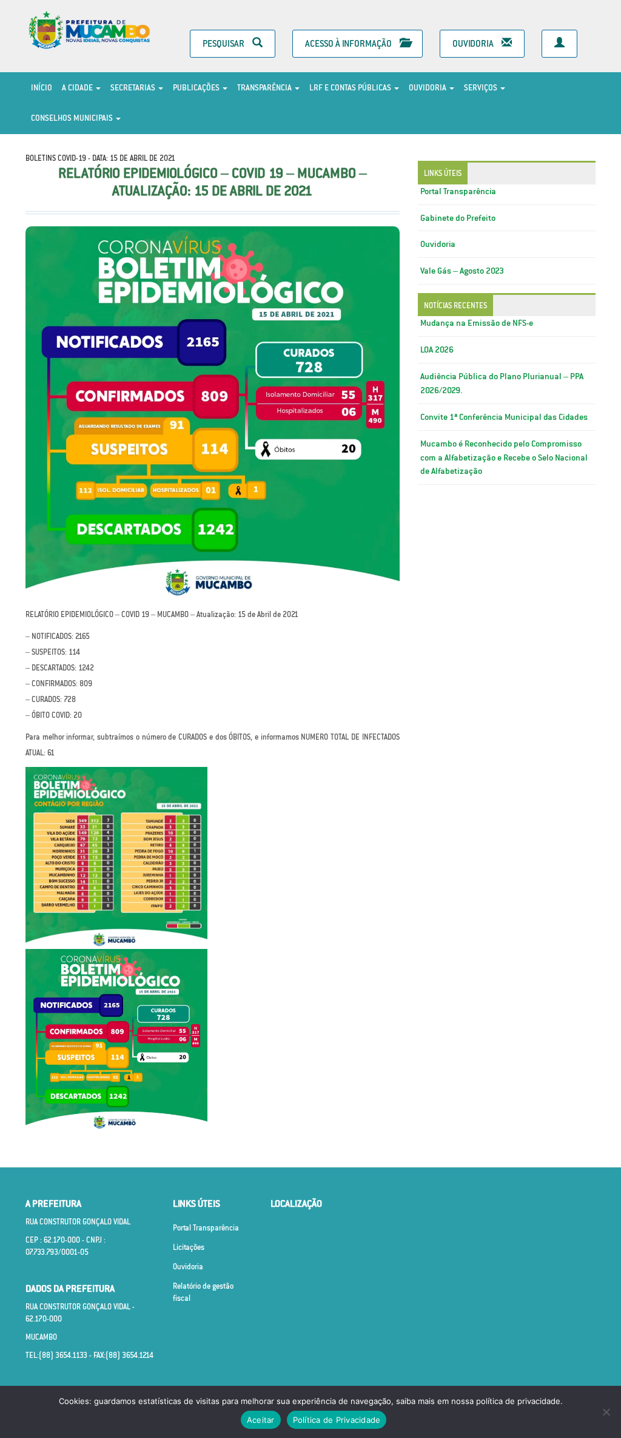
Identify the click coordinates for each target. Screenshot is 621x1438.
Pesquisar (224, 43)
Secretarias (133, 88)
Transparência (265, 88)
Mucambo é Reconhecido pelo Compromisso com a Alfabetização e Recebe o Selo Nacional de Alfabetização (504, 457)
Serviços (481, 88)
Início (41, 88)
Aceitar (261, 1420)
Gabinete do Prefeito (457, 217)
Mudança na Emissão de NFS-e (476, 322)
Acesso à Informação (349, 43)
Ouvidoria (473, 43)
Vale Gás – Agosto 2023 (462, 270)
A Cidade (78, 88)
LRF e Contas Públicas (351, 88)
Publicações (197, 88)
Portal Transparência (458, 191)
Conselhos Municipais (73, 118)
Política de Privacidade (337, 1420)
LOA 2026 (437, 349)
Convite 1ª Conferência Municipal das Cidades (504, 416)
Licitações (188, 1247)
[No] (606, 1412)
